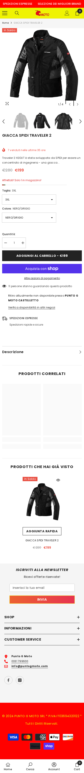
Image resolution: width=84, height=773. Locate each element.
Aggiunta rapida (42, 531)
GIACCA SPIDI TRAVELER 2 (42, 540)
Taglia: (9, 190)
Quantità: (9, 234)
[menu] (4, 13)
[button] (69, 104)
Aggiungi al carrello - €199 (42, 256)
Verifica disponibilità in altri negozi (31, 307)
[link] (21, 439)
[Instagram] (20, 680)
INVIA (42, 599)
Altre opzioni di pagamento (42, 278)
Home (5, 22)
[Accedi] (67, 13)
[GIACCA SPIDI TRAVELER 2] (42, 502)
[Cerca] (17, 13)
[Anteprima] (58, 480)
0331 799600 (19, 661)
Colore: (16, 208)
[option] (42, 68)
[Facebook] (8, 680)
